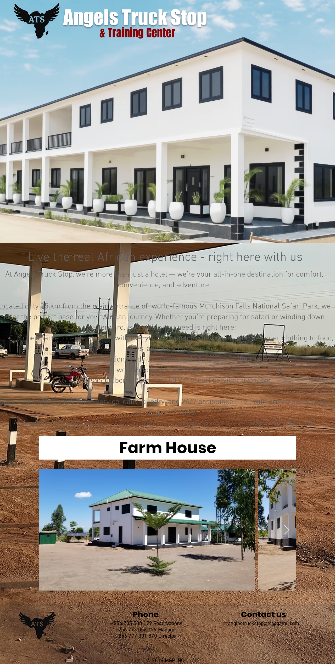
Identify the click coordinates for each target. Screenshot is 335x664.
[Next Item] (287, 530)
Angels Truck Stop (138, 17)
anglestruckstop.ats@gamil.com (263, 624)
